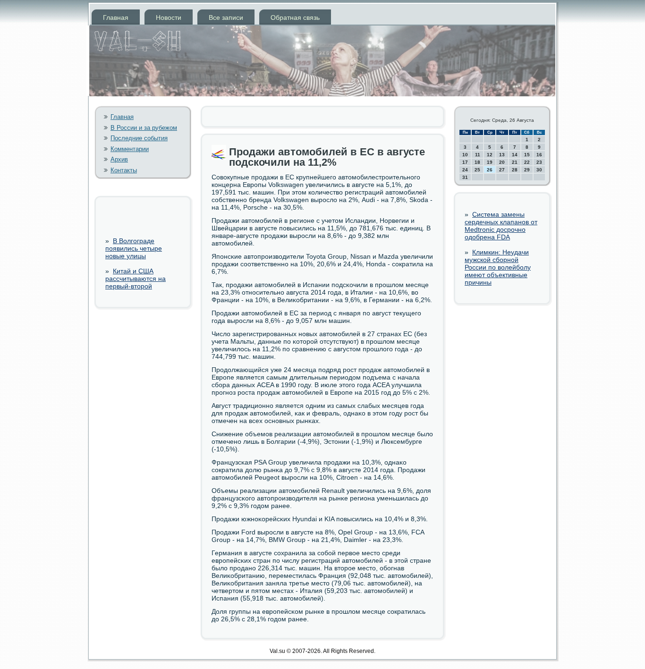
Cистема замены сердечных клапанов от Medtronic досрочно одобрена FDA (501, 226)
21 (515, 162)
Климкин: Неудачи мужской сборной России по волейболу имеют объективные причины (498, 267)
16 (539, 154)
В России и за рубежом (143, 127)
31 (465, 177)
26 (489, 169)
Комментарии (129, 148)
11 (477, 154)
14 (515, 154)
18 (477, 162)
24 (465, 169)
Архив (119, 159)
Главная (115, 17)
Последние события (139, 138)
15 (527, 154)
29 (527, 169)
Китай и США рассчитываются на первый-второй (135, 278)
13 (502, 154)
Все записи (226, 17)
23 (539, 162)
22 (527, 162)
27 (502, 169)
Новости (168, 17)
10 (465, 154)
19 (489, 162)
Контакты (123, 170)
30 (539, 169)
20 (502, 162)
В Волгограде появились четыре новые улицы (133, 248)
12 (489, 154)
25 (477, 169)
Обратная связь (295, 17)
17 (465, 162)
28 (515, 169)
